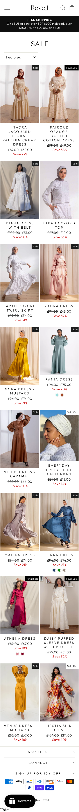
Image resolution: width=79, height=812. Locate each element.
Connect (38, 762)
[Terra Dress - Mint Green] (59, 570)
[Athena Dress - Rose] (17, 654)
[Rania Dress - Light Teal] (56, 395)
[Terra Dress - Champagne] (64, 570)
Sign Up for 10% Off (38, 773)
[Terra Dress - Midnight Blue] (54, 570)
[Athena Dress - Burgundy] (22, 654)
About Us (38, 752)
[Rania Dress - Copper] (61, 395)
